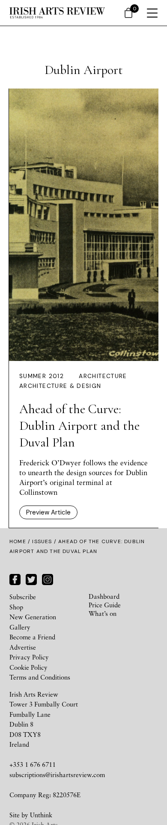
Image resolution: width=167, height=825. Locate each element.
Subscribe (22, 596)
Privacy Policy (29, 657)
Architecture (103, 376)
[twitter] (31, 579)
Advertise (22, 647)
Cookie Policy (28, 667)
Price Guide (105, 605)
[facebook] (15, 579)
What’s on (102, 613)
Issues (42, 541)
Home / (20, 541)
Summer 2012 (41, 376)
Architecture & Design (60, 386)
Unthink (41, 815)
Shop (16, 607)
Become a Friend (32, 637)
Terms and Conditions (39, 677)
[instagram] (47, 579)
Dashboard (104, 596)
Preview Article (48, 512)
